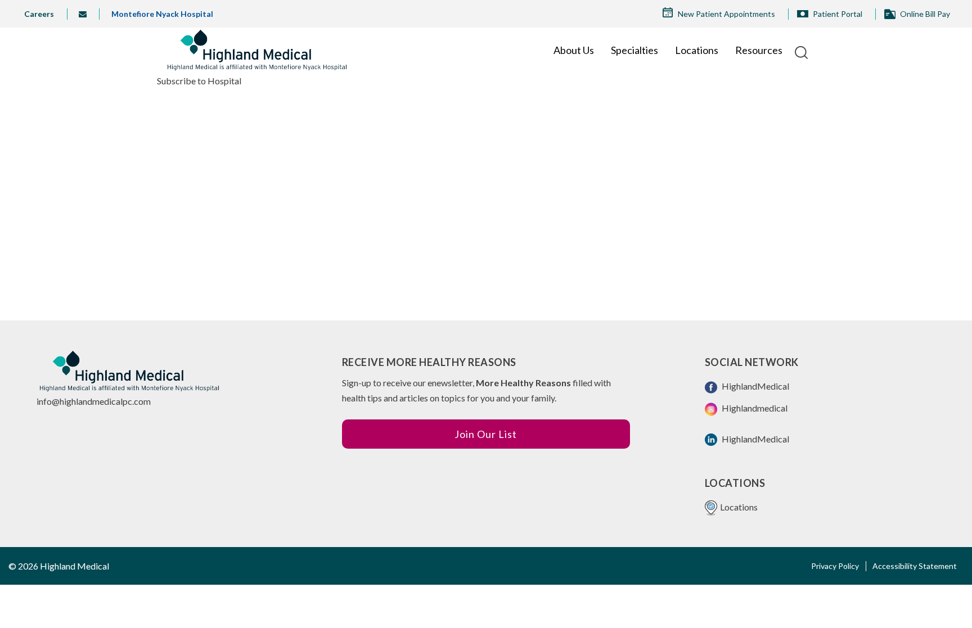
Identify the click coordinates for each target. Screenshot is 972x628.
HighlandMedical (754, 386)
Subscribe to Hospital (199, 80)
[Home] (256, 50)
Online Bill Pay (925, 14)
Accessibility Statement (914, 566)
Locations (696, 50)
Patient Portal (837, 14)
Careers (39, 14)
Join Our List (485, 434)
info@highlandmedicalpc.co (90, 401)
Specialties (634, 50)
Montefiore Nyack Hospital (162, 14)
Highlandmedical (754, 408)
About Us (574, 50)
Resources (758, 50)
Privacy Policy (835, 566)
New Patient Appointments (726, 14)
